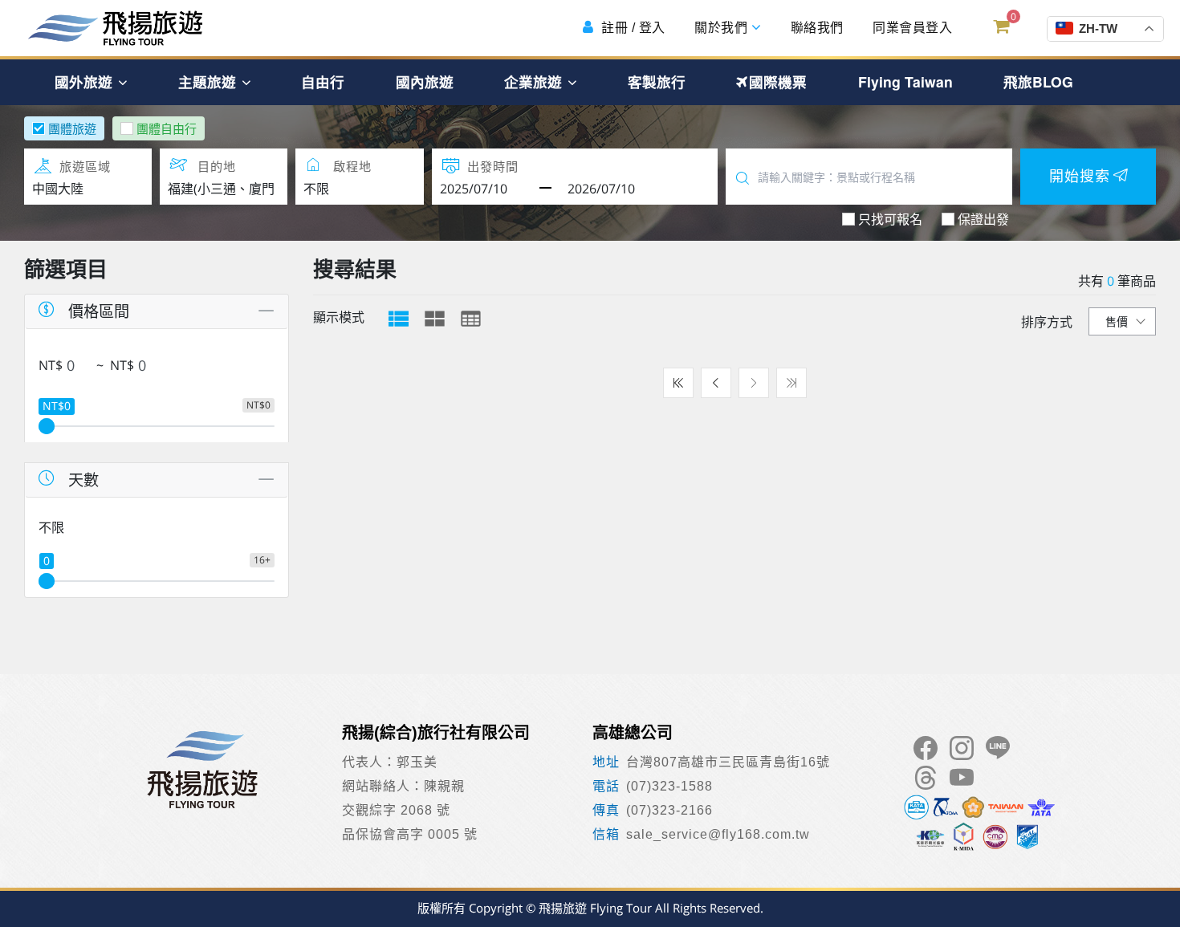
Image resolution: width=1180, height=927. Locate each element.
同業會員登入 (911, 28)
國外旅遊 (85, 81)
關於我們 (721, 28)
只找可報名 (890, 219)
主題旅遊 (209, 81)
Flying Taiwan (905, 81)
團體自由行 (166, 128)
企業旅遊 (535, 81)
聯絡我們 (815, 28)
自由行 (322, 81)
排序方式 (1046, 322)
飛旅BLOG (1038, 81)
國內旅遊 (425, 81)
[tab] (398, 318)
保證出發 (983, 219)
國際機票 (778, 81)
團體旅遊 (72, 128)
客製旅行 (657, 81)
